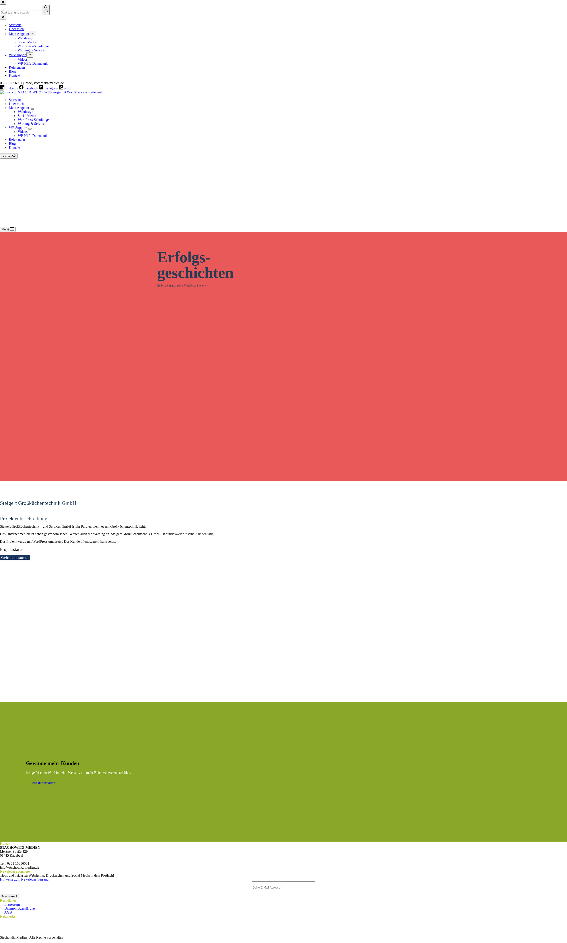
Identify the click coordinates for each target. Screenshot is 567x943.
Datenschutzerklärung (19, 908)
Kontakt (14, 147)
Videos (22, 132)
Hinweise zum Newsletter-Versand (24, 879)
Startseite (15, 100)
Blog (12, 143)
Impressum (12, 904)
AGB (8, 912)
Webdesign (25, 112)
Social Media (27, 116)
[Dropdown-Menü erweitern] (32, 109)
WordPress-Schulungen (34, 120)
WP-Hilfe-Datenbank (33, 135)
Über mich (16, 104)
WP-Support (17, 128)
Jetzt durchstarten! (43, 783)
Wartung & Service (31, 124)
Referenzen (17, 139)
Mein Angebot (19, 108)
